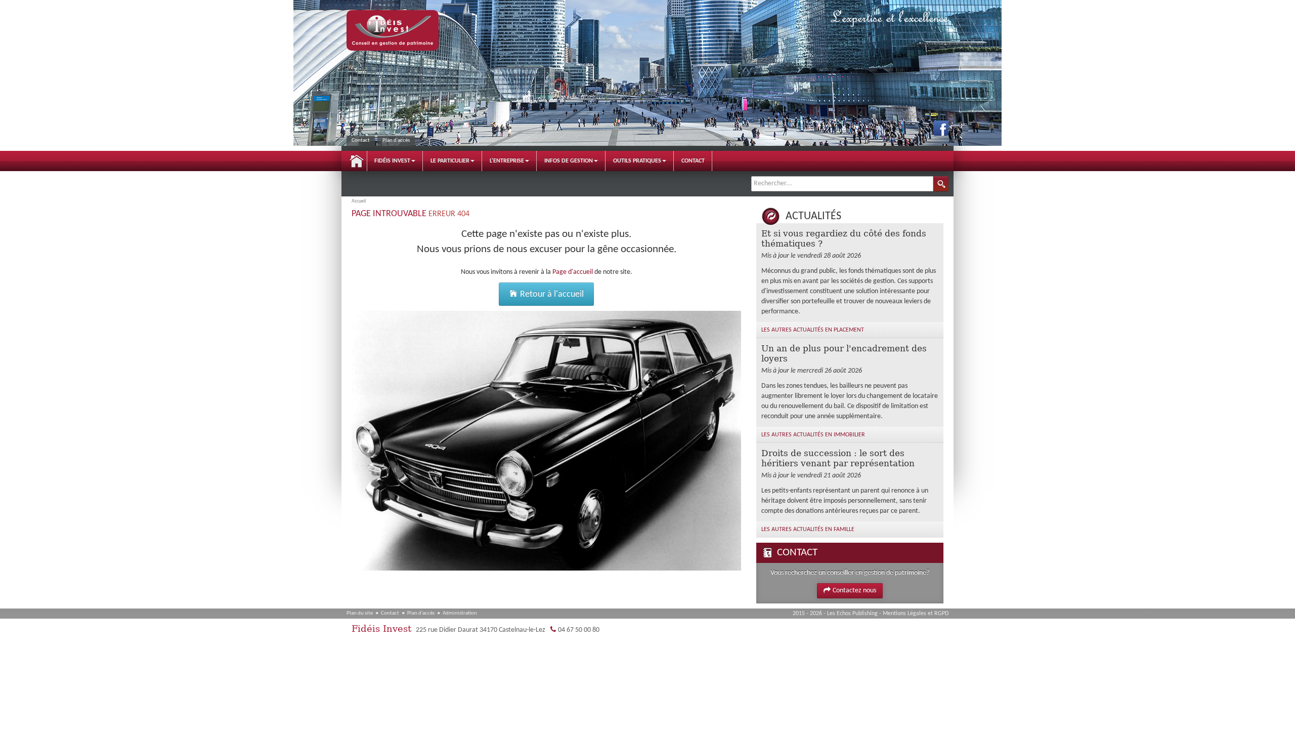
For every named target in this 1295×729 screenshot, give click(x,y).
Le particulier (449, 161)
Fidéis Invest (392, 161)
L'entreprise (507, 161)
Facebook (940, 128)
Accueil (357, 161)
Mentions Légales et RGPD (915, 614)
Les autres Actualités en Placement (812, 330)
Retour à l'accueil (551, 294)
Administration (460, 613)
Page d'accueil (572, 272)
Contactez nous (854, 590)
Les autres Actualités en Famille (807, 529)
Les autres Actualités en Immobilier (813, 435)
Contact (361, 140)
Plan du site (360, 613)
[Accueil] (393, 30)
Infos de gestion (568, 161)
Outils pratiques (637, 161)
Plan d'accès (396, 140)
